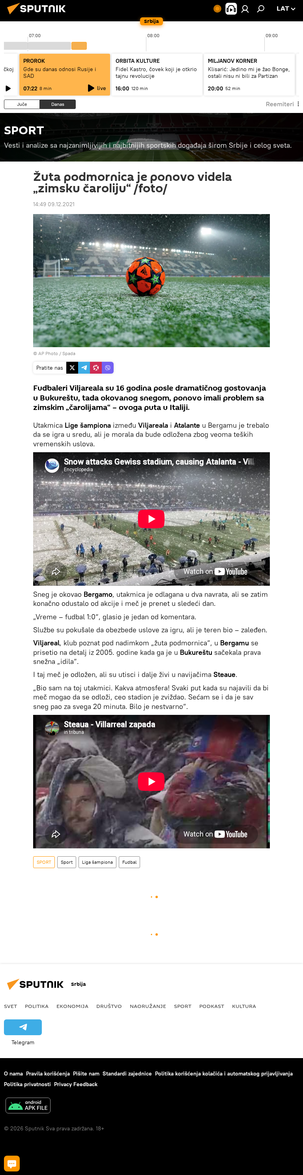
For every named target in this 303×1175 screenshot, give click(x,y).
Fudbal (129, 862)
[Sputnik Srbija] (38, 15)
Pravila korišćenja (48, 1073)
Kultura (244, 1006)
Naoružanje (148, 1006)
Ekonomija (72, 1006)
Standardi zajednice (127, 1073)
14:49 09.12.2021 (54, 204)
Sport (67, 862)
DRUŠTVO (109, 1006)
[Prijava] (245, 9)
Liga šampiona (97, 862)
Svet (10, 1006)
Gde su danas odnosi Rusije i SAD (59, 72)
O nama (13, 1073)
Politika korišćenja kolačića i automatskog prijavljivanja (224, 1073)
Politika (37, 1006)
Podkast (211, 1006)
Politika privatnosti (27, 1084)
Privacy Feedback (75, 1084)
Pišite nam (86, 1073)
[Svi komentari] (12, 1163)
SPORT (44, 862)
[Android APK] (28, 1106)
